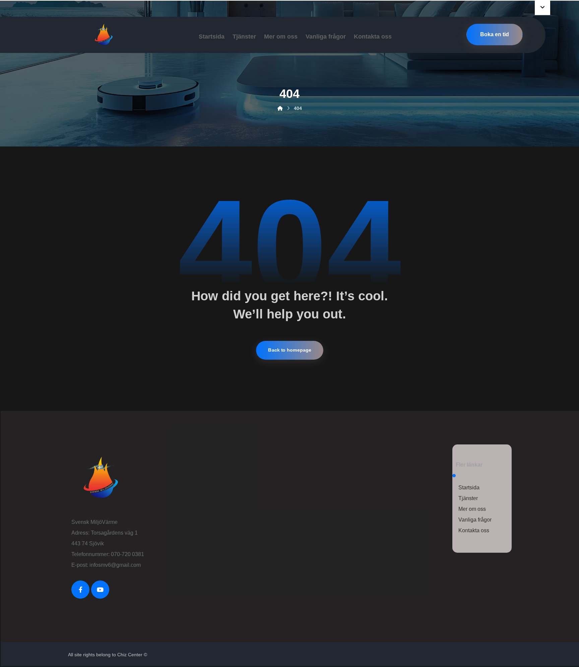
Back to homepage (289, 350)
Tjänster (468, 498)
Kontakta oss (473, 530)
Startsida (468, 487)
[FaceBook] (80, 590)
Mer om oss (472, 509)
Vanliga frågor (475, 520)
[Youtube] (100, 590)
